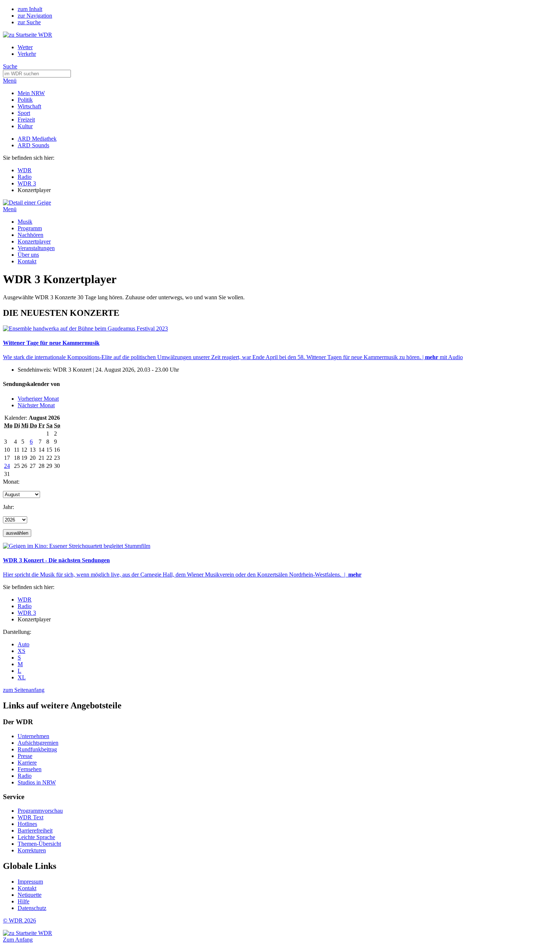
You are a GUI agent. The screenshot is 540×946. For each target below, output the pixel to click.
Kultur (25, 126)
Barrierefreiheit (35, 830)
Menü (10, 80)
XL (22, 677)
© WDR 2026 (19, 920)
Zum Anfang (18, 939)
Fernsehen (30, 769)
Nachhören (30, 235)
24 (7, 466)
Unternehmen (33, 736)
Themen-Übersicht (39, 844)
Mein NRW (31, 93)
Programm (30, 228)
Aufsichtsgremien (38, 743)
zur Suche (29, 22)
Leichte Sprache (36, 837)
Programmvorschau (40, 811)
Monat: (11, 482)
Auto (23, 644)
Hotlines (27, 824)
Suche (10, 66)
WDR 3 (27, 183)
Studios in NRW (37, 782)
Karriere (27, 762)
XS (21, 651)
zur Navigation (35, 15)
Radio (25, 177)
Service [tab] (13, 797)
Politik (25, 100)
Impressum (30, 881)
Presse (25, 756)
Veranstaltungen (36, 248)
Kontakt (27, 261)
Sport (24, 113)
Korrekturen (32, 850)
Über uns (28, 255)
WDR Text (30, 817)
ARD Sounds (33, 145)
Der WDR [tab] (18, 722)
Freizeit (26, 119)
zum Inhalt (30, 9)
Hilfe (23, 901)
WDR (25, 170)
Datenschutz (32, 908)
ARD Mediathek (37, 139)
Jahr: (8, 507)
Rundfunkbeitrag (37, 749)
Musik (25, 222)
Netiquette (30, 895)
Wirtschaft (29, 106)
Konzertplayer (34, 241)
